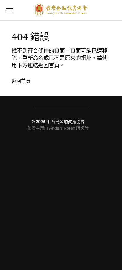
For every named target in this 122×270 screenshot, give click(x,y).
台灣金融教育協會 (67, 122)
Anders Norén (62, 128)
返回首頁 (21, 81)
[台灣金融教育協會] (61, 10)
